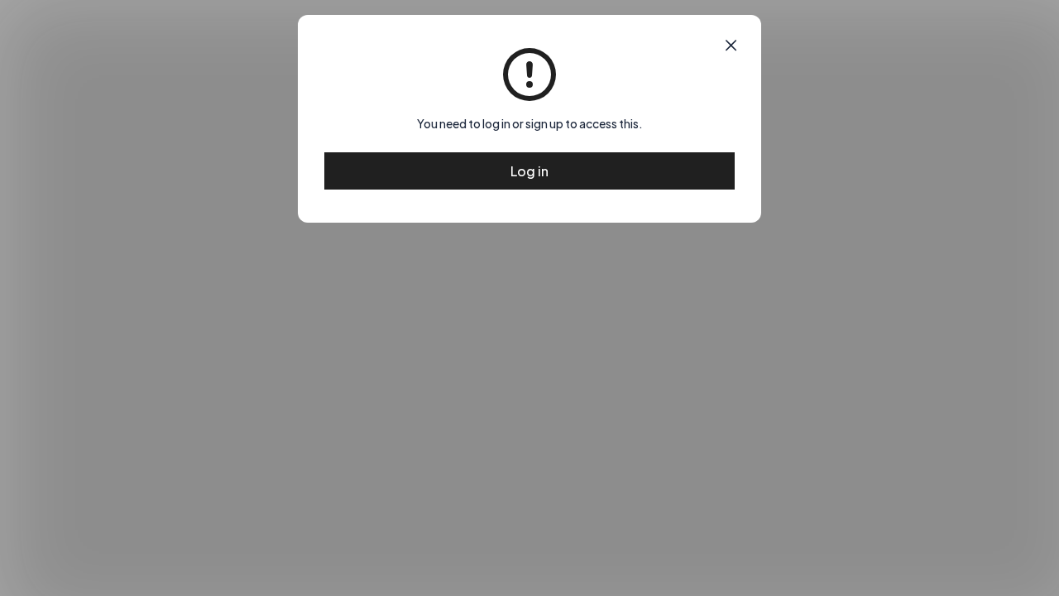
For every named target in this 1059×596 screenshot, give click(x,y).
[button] (731, 45)
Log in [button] (529, 171)
